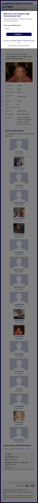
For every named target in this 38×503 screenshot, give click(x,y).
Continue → (19, 34)
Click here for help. (24, 45)
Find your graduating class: (12, 25)
